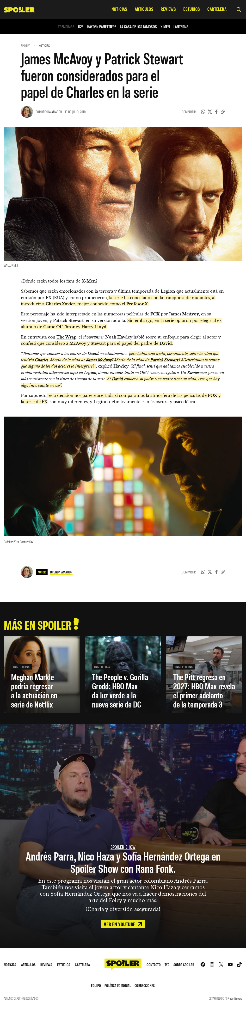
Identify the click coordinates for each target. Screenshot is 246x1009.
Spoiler (25, 45)
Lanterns (180, 26)
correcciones (145, 985)
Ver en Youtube (120, 924)
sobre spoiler (183, 964)
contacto (154, 964)
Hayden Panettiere (101, 26)
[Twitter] (210, 112)
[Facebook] (216, 112)
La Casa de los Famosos (138, 26)
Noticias (44, 45)
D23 (81, 26)
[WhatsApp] (203, 112)
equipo (96, 985)
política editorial (118, 985)
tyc (167, 964)
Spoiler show (123, 847)
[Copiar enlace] (223, 112)
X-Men (165, 26)
